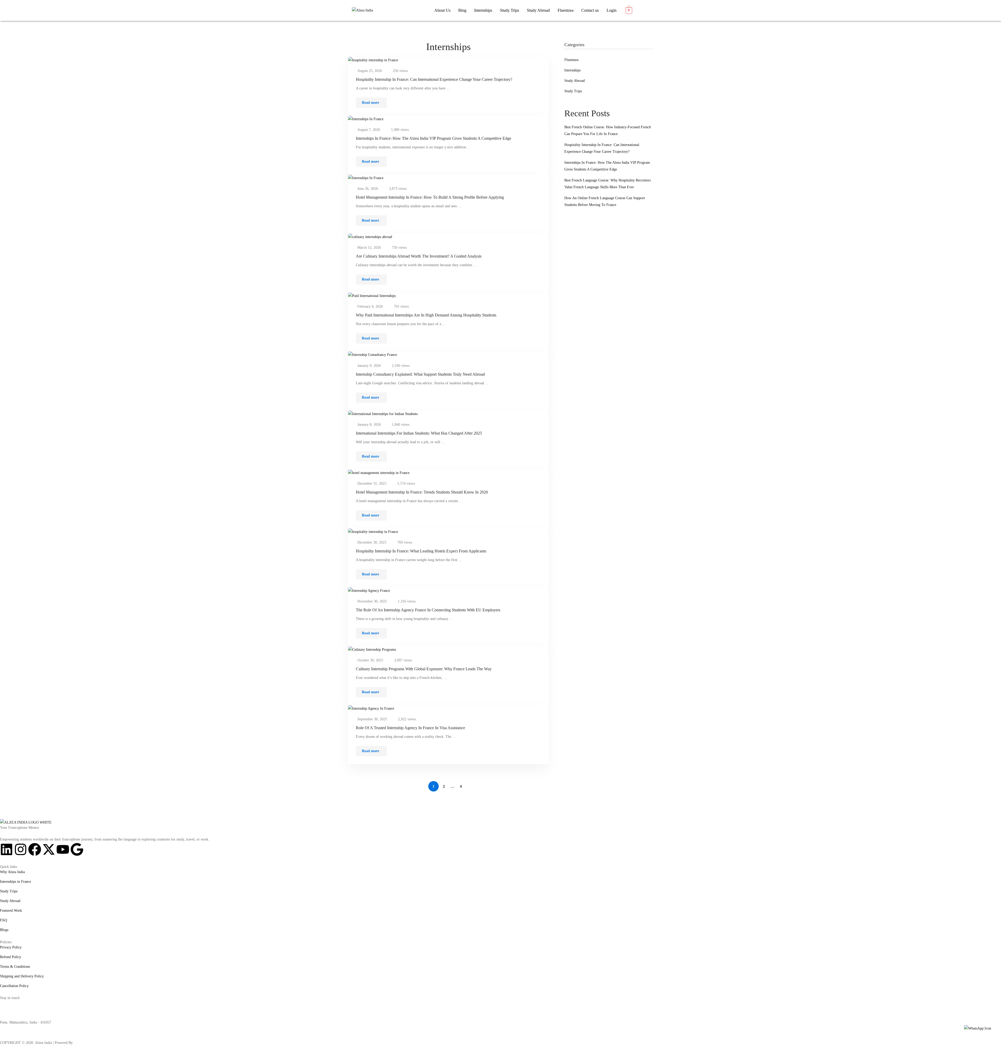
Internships (483, 10)
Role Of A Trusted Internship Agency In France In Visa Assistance (410, 728)
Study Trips (509, 10)
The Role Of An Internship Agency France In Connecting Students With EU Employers (428, 610)
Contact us (590, 10)
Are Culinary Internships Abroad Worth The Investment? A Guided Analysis (418, 256)
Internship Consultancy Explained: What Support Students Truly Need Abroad (420, 374)
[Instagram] (20, 849)
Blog (462, 10)
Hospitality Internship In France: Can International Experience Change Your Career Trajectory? (434, 79)
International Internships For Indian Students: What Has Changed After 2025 (419, 433)
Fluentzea (565, 10)
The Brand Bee (85, 1043)
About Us (442, 10)
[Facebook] (34, 849)
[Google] (76, 849)
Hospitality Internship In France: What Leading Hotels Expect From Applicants (421, 551)
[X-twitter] (48, 849)
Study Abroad (538, 10)
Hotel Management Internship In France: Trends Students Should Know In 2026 (422, 492)
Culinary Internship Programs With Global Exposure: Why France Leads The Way (424, 669)
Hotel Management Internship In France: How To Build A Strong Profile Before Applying (430, 197)
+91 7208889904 (12, 1013)
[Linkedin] (6, 849)
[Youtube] (62, 849)
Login (612, 10)
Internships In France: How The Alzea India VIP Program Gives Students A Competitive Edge (433, 138)
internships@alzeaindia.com (20, 1003)
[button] (483, 10)
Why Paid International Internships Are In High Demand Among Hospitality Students (426, 315)
